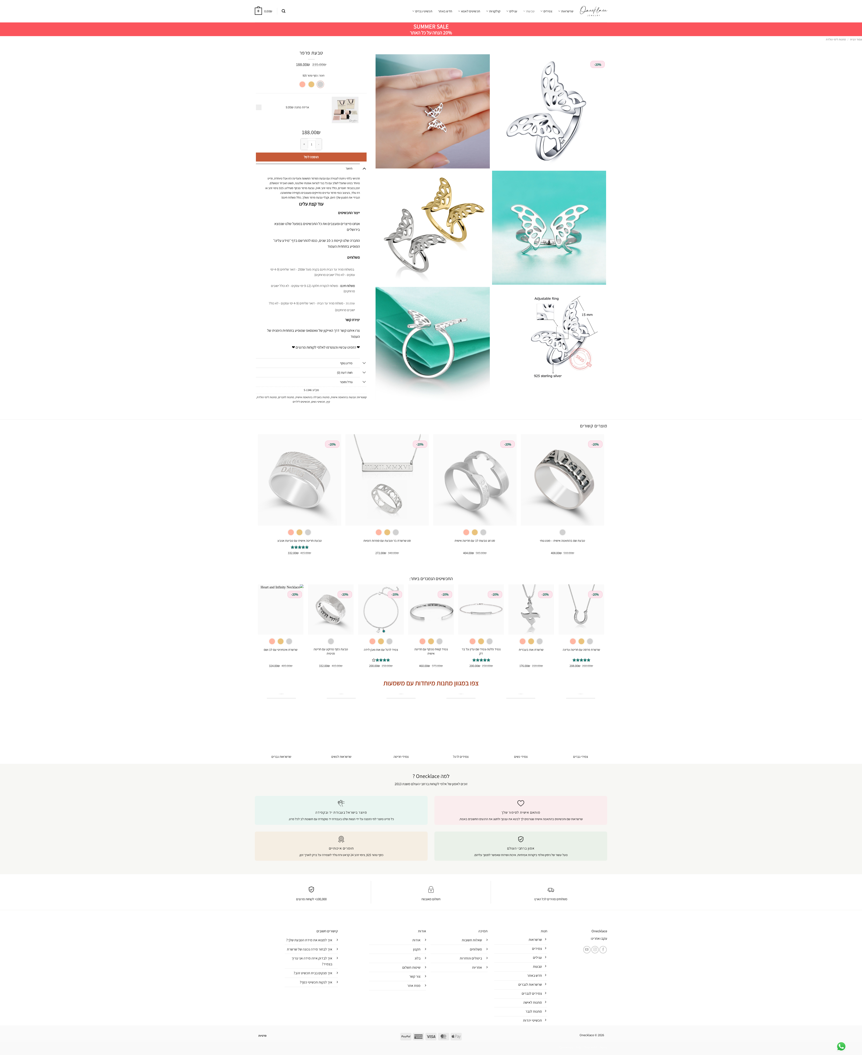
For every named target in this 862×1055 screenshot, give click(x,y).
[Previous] (603, 498)
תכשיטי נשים (318, 402)
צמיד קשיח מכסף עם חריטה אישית (431, 651)
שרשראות (567, 11)
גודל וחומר (346, 382)
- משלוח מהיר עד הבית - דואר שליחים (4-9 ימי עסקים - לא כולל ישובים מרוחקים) (312, 306)
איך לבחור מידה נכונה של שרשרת (309, 949)
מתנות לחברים (286, 397)
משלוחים (476, 949)
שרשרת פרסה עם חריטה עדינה (581, 650)
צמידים (547, 11)
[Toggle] (364, 168)
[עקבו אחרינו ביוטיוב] (587, 949)
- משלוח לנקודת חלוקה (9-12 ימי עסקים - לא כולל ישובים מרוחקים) (313, 288)
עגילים (513, 11)
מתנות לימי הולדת (836, 39)
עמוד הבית (856, 39)
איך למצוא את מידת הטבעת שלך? (309, 940)
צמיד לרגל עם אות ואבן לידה (381, 650)
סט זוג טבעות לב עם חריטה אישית (475, 541)
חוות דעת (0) (344, 372)
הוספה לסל (311, 157)
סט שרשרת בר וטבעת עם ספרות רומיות (387, 541)
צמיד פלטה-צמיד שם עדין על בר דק (481, 651)
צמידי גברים (580, 756)
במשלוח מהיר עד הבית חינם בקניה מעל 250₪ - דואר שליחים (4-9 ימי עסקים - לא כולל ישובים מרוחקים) (312, 272)
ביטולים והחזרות (471, 958)
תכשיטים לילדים (301, 402)
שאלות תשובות (472, 940)
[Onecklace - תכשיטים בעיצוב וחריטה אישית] (593, 11)
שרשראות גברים (281, 756)
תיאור (349, 168)
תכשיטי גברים (423, 11)
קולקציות (494, 11)
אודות (416, 940)
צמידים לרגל (461, 756)
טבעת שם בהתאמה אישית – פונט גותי (562, 541)
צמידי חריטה (401, 756)
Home (603, 1047)
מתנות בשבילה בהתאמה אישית (312, 397)
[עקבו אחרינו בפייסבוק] (603, 949)
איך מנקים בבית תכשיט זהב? (313, 973)
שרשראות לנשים (341, 756)
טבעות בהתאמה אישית (343, 397)
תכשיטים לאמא (470, 11)
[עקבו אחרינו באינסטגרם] (595, 949)
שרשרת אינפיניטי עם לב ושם (280, 650)
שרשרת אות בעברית (531, 650)
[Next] (258, 498)
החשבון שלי (590, 1047)
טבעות (530, 11)
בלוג (417, 958)
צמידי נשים (521, 756)
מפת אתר (413, 985)
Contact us (566, 1047)
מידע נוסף (346, 363)
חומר (321, 75)
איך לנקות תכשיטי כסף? (316, 982)
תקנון (416, 949)
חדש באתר (445, 11)
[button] (283, 11)
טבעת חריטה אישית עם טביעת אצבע (299, 541)
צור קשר (414, 976)
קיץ (328, 402)
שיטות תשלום (411, 967)
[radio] (320, 84)
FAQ (578, 1047)
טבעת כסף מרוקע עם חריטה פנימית (331, 651)
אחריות (477, 967)
